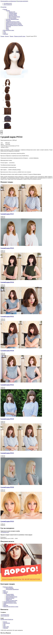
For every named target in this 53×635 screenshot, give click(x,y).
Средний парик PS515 (7, 453)
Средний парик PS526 (7, 487)
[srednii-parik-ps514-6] (7, 121)
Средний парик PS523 (7, 521)
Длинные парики (13, 13)
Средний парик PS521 (7, 316)
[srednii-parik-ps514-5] (7, 114)
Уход (4, 31)
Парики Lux (9, 599)
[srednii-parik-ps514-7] (7, 128)
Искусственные (9, 588)
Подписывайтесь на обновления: (8, 1)
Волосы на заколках (8, 586)
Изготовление (6, 623)
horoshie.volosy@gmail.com (7, 619)
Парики (8, 10)
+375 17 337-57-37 (7, 4)
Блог (4, 625)
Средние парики (13, 14)
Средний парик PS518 (7, 350)
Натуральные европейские (12, 589)
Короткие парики (13, 15)
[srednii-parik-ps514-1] (14, 77)
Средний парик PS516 (7, 282)
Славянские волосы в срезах (12, 21)
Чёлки (7, 29)
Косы (7, 27)
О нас (4, 32)
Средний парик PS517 (7, 214)
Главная (2, 36)
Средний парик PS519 (7, 419)
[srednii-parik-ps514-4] (7, 107)
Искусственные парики (14, 16)
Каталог (5, 9)
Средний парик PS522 (7, 384)
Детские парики (12, 18)
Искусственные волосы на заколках (14, 25)
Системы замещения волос (12, 19)
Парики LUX (12, 11)
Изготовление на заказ (8, 30)
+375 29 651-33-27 (7, 3)
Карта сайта (6, 626)
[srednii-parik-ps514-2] (7, 92)
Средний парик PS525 (7, 248)
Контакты (5, 34)
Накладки (8, 20)
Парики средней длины (19, 36)
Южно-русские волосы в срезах (13, 22)
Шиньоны (8, 26)
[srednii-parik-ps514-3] (7, 100)
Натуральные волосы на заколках (14, 24)
